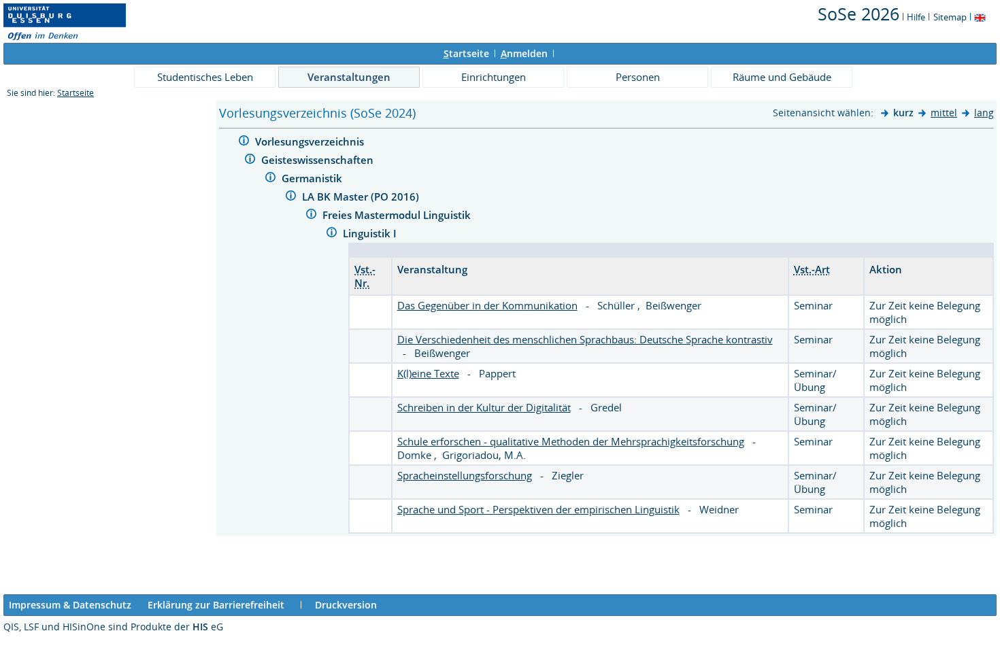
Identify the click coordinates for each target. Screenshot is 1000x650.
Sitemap (950, 17)
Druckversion (346, 604)
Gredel (606, 407)
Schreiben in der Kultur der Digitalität (484, 407)
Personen (638, 77)
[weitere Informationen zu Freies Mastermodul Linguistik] (311, 215)
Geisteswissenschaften (318, 160)
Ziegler (568, 475)
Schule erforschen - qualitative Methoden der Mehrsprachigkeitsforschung (570, 441)
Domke (415, 455)
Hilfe (916, 17)
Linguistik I (371, 233)
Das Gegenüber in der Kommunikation (487, 305)
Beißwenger (673, 305)
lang (984, 112)
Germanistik (313, 178)
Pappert (497, 373)
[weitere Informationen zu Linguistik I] (331, 234)
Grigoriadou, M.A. (484, 455)
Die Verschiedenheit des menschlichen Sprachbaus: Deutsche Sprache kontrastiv (585, 339)
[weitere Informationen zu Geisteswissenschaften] (250, 160)
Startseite (75, 93)
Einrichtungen (493, 77)
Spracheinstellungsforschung (464, 475)
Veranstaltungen (348, 77)
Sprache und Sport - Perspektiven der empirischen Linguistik (538, 509)
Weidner (719, 509)
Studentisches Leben (205, 77)
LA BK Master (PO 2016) (362, 196)
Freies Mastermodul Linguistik (397, 215)
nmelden (524, 53)
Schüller (617, 305)
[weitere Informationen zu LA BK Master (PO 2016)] (291, 197)
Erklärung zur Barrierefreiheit (216, 604)
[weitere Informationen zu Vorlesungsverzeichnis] (244, 142)
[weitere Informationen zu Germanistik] (270, 179)
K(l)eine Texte (428, 373)
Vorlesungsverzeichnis (311, 141)
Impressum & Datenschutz (70, 604)
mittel (944, 112)
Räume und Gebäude (782, 77)
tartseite (466, 53)
